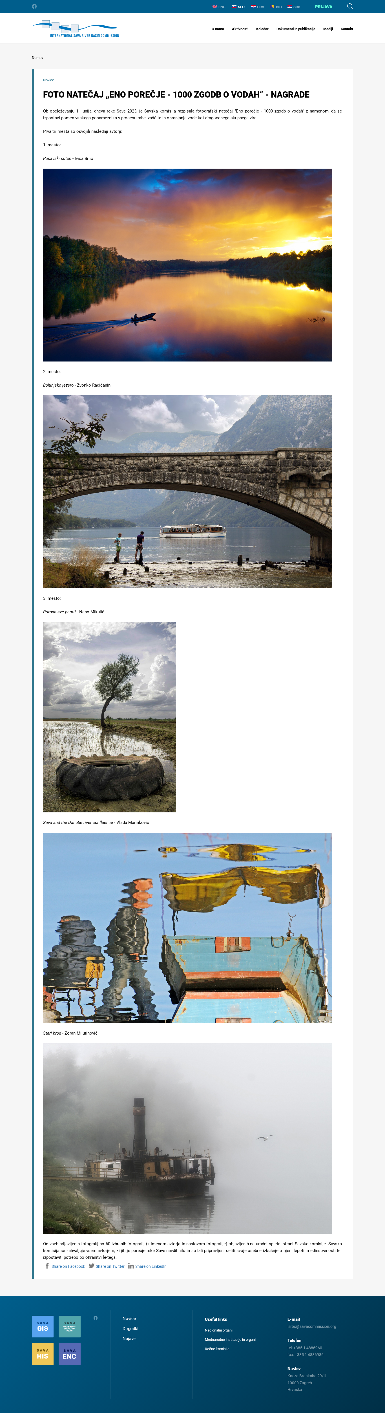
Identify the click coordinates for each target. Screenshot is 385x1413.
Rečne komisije (217, 1349)
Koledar (262, 29)
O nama (218, 29)
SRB (296, 7)
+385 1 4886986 (309, 1354)
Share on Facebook (68, 1266)
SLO (241, 7)
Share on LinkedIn (151, 1266)
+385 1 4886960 (307, 1348)
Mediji (328, 29)
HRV (260, 7)
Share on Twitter (110, 1266)
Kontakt (347, 29)
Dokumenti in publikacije (295, 29)
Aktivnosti (240, 29)
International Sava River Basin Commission (75, 28)
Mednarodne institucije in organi (230, 1339)
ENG (221, 7)
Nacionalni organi (219, 1330)
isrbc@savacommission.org (311, 1326)
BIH (279, 7)
